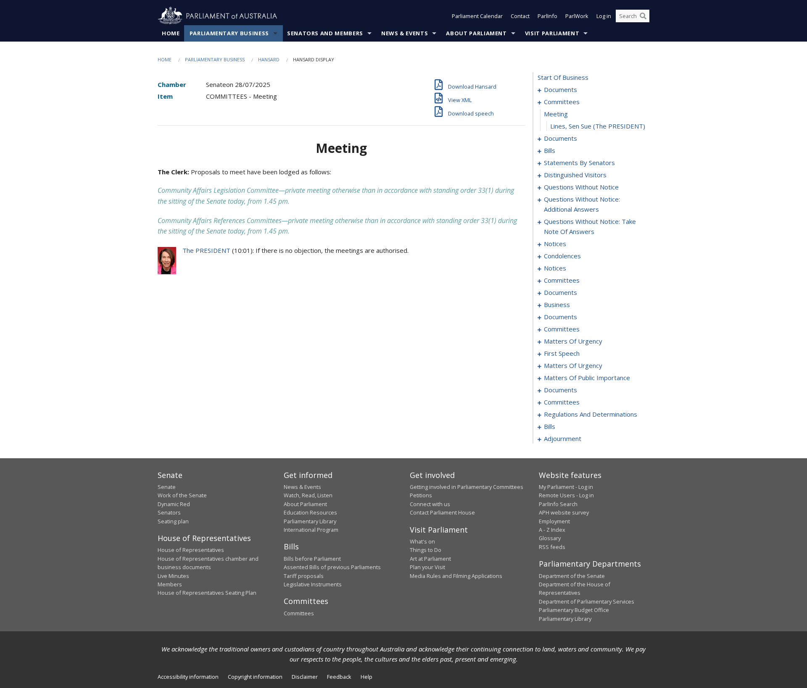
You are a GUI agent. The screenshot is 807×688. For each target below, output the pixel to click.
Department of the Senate (572, 576)
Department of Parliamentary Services (586, 601)
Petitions (421, 495)
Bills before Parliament (312, 558)
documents (560, 89)
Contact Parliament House (442, 512)
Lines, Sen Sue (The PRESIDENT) (597, 126)
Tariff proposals (304, 576)
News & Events (404, 33)
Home (171, 33)
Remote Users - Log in (566, 495)
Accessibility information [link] (188, 676)
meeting (556, 114)
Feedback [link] (339, 676)
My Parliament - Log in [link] (566, 487)
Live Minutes (173, 576)
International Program (311, 529)
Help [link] (366, 676)
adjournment (562, 438)
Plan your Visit (427, 567)
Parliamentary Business (229, 33)
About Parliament (476, 33)
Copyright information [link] (255, 676)
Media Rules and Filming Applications (456, 576)
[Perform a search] (643, 16)
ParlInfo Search (558, 504)
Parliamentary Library (310, 521)
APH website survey (564, 512)
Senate (167, 487)
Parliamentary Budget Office (574, 610)
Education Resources (310, 512)
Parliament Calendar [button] (477, 16)
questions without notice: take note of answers (590, 226)
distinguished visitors (575, 175)
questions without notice (581, 187)
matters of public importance (587, 377)
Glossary (550, 538)
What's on (422, 541)
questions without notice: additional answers (582, 204)
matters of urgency (573, 341)
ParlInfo (547, 16)
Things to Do (425, 550)
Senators (169, 512)
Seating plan (173, 521)
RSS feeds (552, 547)
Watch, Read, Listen (308, 495)
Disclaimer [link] (305, 676)
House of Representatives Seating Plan (207, 592)
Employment (554, 521)
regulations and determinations (590, 414)
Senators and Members (325, 33)
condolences (562, 256)
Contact (520, 16)
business (557, 304)
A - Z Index (552, 529)
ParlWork (576, 16)
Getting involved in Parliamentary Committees (466, 487)
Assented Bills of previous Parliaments (332, 567)
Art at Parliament (430, 558)
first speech (562, 353)
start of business (563, 77)
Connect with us (430, 504)
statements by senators (579, 162)
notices (555, 243)
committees (562, 101)
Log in (603, 16)
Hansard (269, 59)
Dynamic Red (174, 504)
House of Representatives (191, 550)
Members (170, 584)
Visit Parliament (552, 33)
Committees (299, 613)
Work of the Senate (182, 495)
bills (549, 150)
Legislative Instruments (313, 584)
